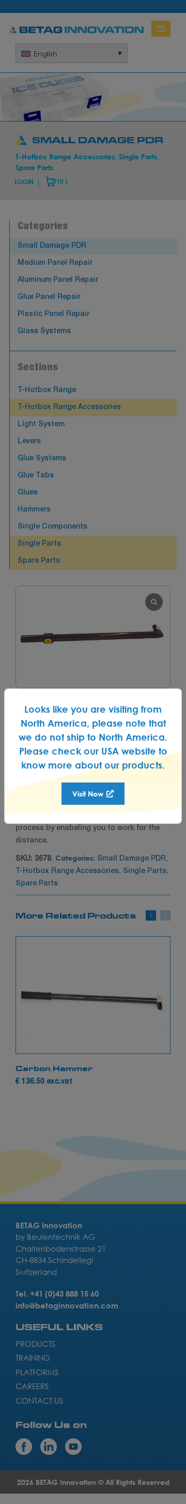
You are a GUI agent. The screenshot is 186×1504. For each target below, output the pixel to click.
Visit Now (88, 793)
